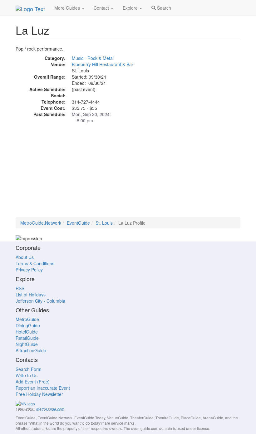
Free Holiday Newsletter (39, 394)
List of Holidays (31, 294)
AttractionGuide (31, 350)
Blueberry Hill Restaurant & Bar (102, 64)
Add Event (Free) (33, 381)
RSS (20, 288)
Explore (131, 8)
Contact (102, 8)
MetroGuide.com (50, 409)
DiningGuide (28, 325)
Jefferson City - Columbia (40, 301)
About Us (25, 257)
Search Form (29, 369)
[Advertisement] (128, 173)
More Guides (67, 8)
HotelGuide (27, 332)
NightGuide (27, 344)
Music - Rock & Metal (93, 58)
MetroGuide (27, 319)
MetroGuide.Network (40, 223)
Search (163, 8)
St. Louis (104, 223)
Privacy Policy (29, 269)
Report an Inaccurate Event (43, 388)
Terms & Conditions (35, 263)
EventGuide (78, 223)
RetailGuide (27, 338)
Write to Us (26, 375)
